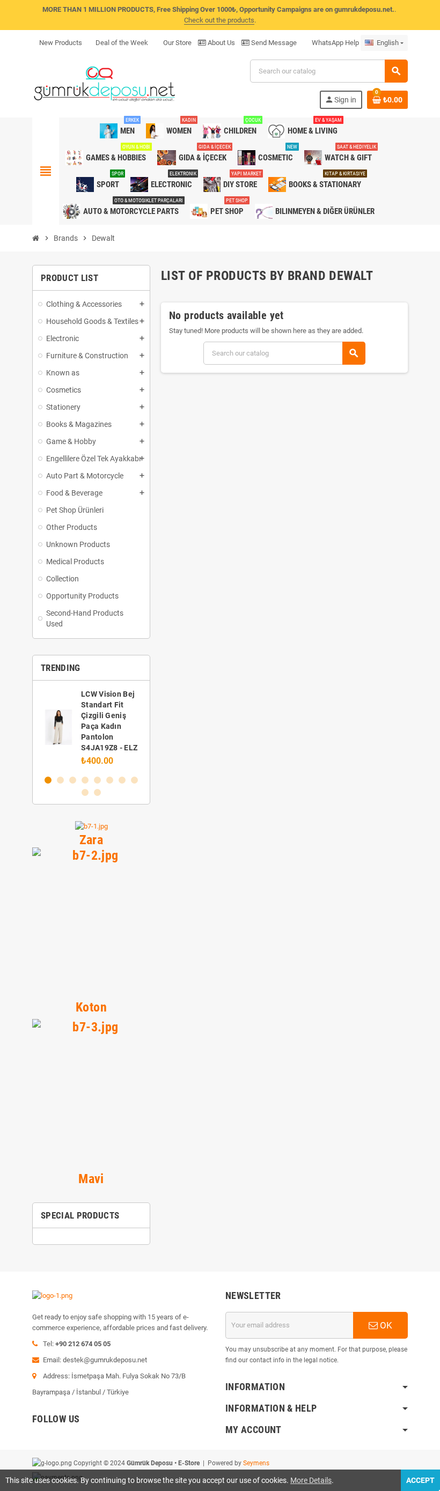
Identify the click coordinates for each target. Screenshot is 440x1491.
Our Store (177, 43)
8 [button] (134, 780)
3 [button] (72, 780)
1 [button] (48, 780)
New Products (60, 43)
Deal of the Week (122, 43)
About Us (220, 43)
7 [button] (122, 780)
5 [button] (97, 780)
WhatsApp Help (334, 43)
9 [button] (85, 792)
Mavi (91, 1178)
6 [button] (109, 780)
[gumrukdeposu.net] (105, 83)
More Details (311, 1480)
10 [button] (97, 792)
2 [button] (60, 780)
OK (385, 1325)
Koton (91, 1007)
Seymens (256, 1463)
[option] (91, 727)
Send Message (273, 43)
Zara (91, 839)
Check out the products (219, 20)
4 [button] (85, 780)
